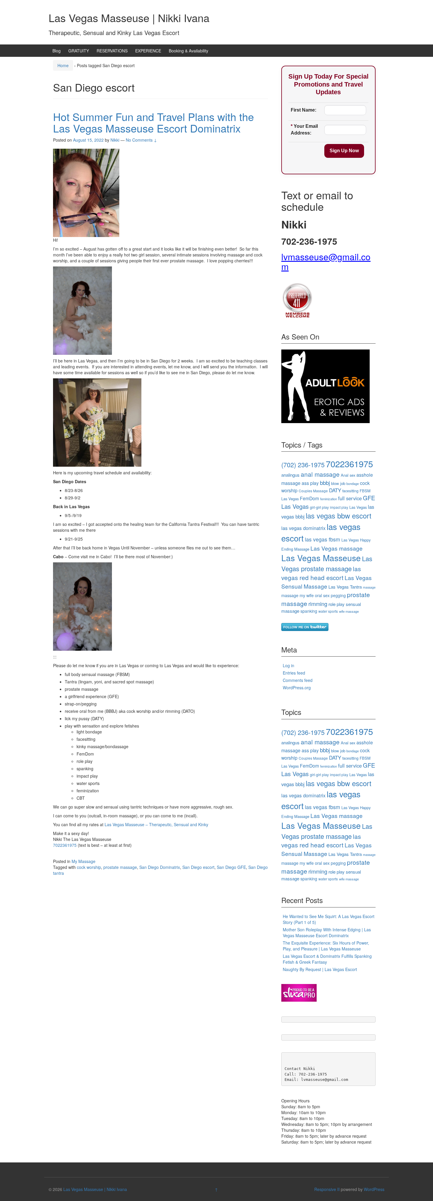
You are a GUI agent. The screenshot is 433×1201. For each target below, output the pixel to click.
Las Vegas (358, 507)
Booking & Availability (188, 51)
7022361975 (65, 845)
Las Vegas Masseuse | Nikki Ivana (129, 17)
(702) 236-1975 (303, 464)
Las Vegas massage (336, 548)
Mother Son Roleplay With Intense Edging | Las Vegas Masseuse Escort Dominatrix (327, 932)
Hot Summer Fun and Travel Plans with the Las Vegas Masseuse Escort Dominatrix (153, 122)
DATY (335, 490)
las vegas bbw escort (338, 516)
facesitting (350, 490)
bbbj (325, 482)
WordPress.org (297, 687)
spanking (308, 611)
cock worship (89, 867)
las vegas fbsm (322, 539)
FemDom (309, 498)
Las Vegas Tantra (345, 587)
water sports (328, 611)
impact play (339, 507)
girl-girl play (319, 507)
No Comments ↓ (141, 140)
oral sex (322, 595)
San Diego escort (198, 867)
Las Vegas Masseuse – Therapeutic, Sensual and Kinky (156, 824)
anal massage (320, 474)
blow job (338, 483)
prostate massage (120, 867)
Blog (56, 51)
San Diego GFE (231, 867)
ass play (310, 483)
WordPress (374, 1189)
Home (63, 65)
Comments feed (298, 680)
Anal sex (348, 475)
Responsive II (327, 1189)
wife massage (349, 611)
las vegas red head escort (321, 573)
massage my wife (297, 595)
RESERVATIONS (112, 51)
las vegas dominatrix (303, 527)
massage (369, 587)
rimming (317, 603)
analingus (290, 475)
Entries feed (294, 673)
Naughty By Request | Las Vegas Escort (320, 969)
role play (336, 604)
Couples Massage (313, 490)
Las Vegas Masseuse (321, 558)
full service (350, 498)
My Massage (83, 861)
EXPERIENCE (148, 51)
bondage (352, 483)
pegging (338, 595)
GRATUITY (78, 51)
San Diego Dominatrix (159, 867)
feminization (328, 498)
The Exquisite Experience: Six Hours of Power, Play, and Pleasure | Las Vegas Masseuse (326, 946)
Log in (288, 665)
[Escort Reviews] (325, 386)
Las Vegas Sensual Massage (326, 582)
